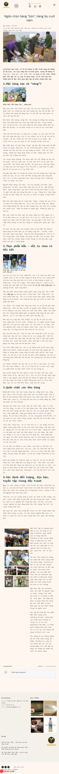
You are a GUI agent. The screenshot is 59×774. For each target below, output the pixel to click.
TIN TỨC (14, 26)
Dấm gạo (27, 28)
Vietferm (15, 769)
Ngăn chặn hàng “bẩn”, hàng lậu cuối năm (29, 18)
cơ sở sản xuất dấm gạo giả (13, 28)
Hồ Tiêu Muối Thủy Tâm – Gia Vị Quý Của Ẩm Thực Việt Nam (15, 753)
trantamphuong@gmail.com (13, 707)
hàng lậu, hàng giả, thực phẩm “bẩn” (18, 74)
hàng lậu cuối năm (15, 30)
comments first (50, 666)
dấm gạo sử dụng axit (39, 28)
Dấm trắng (6, 26)
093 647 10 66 (10, 705)
